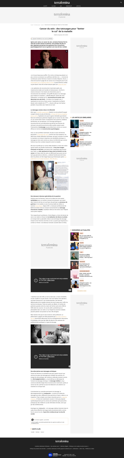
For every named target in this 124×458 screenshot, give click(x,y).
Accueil (32, 24)
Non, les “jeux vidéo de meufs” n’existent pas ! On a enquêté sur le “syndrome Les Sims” (86, 238)
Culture (54, 6)
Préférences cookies (90, 448)
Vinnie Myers (38, 206)
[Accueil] (62, 2)
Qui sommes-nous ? (55, 446)
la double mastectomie (42, 112)
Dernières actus (37, 24)
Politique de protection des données (38, 448)
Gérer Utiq (82, 448)
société (45, 6)
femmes (37, 432)
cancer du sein (62, 84)
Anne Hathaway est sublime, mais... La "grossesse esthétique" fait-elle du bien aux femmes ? (85, 266)
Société (42, 24)
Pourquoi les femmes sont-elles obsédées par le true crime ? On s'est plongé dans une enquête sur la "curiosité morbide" (86, 126)
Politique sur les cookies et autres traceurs (78, 446)
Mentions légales (64, 446)
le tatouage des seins (43, 134)
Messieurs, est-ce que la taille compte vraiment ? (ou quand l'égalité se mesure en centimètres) (85, 144)
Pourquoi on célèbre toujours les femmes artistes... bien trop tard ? (86, 256)
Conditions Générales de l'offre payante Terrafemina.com (59, 448)
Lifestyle (78, 6)
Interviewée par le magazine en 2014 (42, 82)
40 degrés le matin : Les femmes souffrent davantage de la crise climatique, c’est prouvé (85, 134)
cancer (42, 432)
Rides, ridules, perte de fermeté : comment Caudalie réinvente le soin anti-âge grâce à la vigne (86, 275)
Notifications (75, 448)
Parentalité (69, 6)
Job (61, 6)
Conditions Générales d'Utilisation (42, 446)
